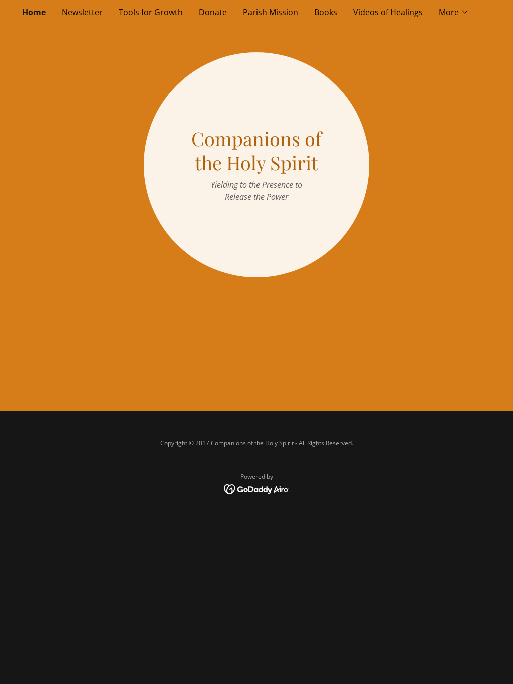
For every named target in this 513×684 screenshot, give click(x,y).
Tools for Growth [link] (151, 12)
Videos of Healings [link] (388, 12)
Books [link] (325, 12)
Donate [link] (213, 12)
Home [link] (34, 12)
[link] (257, 488)
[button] (454, 12)
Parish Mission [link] (270, 12)
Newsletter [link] (82, 12)
